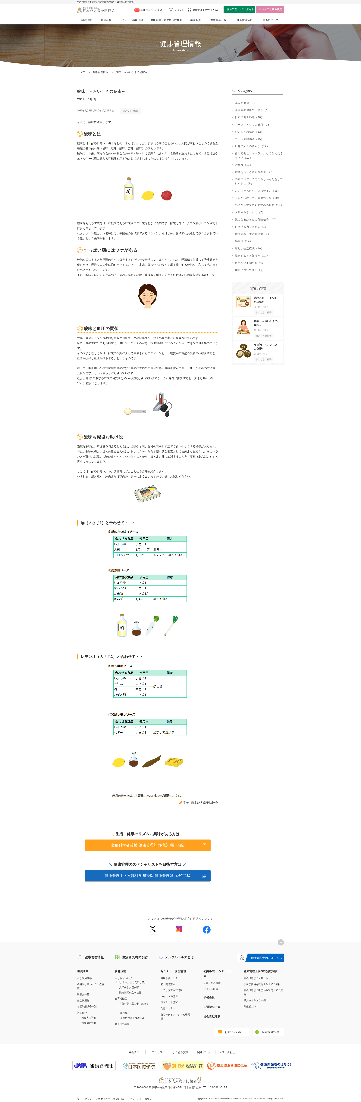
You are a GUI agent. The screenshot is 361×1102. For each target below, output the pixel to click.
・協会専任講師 (87, 1017)
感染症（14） (244, 241)
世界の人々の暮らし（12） (252, 146)
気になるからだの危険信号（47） (256, 219)
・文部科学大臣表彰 (128, 987)
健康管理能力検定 (272, 9)
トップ (81, 72)
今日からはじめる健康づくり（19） (258, 197)
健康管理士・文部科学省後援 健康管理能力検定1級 (148, 876)
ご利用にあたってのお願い (110, 1098)
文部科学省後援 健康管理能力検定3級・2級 (147, 845)
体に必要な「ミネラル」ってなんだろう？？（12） (259, 155)
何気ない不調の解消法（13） (253, 262)
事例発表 (125, 1013)
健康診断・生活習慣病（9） (253, 233)
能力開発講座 (168, 984)
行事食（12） (244, 164)
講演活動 (86, 20)
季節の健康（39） (246, 102)
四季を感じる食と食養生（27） (255, 172)
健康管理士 (206, 10)
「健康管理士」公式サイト (239, 9)
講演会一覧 (83, 994)
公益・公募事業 (212, 983)
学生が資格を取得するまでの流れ (262, 984)
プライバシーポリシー (142, 1098)
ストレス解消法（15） (249, 139)
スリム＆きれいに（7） (250, 212)
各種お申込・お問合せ (152, 10)
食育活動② (121, 998)
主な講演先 (83, 1000)
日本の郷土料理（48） (249, 117)
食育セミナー (168, 1008)
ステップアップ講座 (172, 990)
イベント (179, 10)
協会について (271, 20)
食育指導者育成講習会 (132, 1018)
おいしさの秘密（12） (249, 131)
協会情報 (134, 1052)
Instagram (179, 930)
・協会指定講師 (87, 1022)
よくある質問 (180, 1052)
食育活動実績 (122, 1024)
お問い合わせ (233, 1032)
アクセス (157, 1052)
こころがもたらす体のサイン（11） (257, 190)
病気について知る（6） (250, 270)
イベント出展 (210, 989)
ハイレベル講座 (169, 996)
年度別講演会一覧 (87, 1006)
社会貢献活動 (245, 20)
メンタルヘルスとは (179, 957)
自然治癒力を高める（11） (252, 226)
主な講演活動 (84, 978)
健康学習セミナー (170, 978)
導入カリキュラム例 (255, 1000)
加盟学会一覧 (218, 20)
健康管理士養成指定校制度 (166, 20)
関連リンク (203, 1052)
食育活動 (106, 20)
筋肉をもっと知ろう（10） (252, 255)
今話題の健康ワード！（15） (253, 110)
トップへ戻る (281, 942)
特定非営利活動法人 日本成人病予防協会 (96, 10)
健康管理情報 (100, 72)
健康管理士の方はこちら (266, 957)
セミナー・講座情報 (131, 20)
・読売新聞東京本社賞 (129, 992)
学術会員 (195, 20)
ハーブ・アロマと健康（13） (253, 124)
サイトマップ (84, 1098)
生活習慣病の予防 (135, 957)
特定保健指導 (270, 1032)
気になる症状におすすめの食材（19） (259, 204)
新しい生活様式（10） (249, 248)
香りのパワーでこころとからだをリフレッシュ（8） (259, 181)
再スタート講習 (169, 1002)
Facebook (206, 930)
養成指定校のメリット (256, 978)
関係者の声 (250, 1006)
